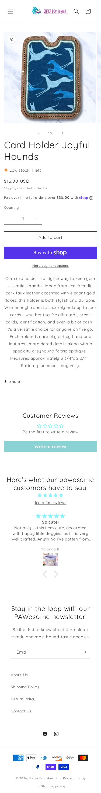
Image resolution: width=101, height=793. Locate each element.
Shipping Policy (25, 686)
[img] (50, 495)
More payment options (50, 266)
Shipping (10, 188)
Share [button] (14, 381)
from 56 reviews (51, 502)
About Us (19, 674)
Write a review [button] (50, 446)
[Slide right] (62, 133)
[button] (11, 11)
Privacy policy (74, 778)
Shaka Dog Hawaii (43, 778)
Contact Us (21, 711)
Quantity (11, 207)
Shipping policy (53, 786)
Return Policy (23, 699)
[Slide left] (39, 133)
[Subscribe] (84, 652)
